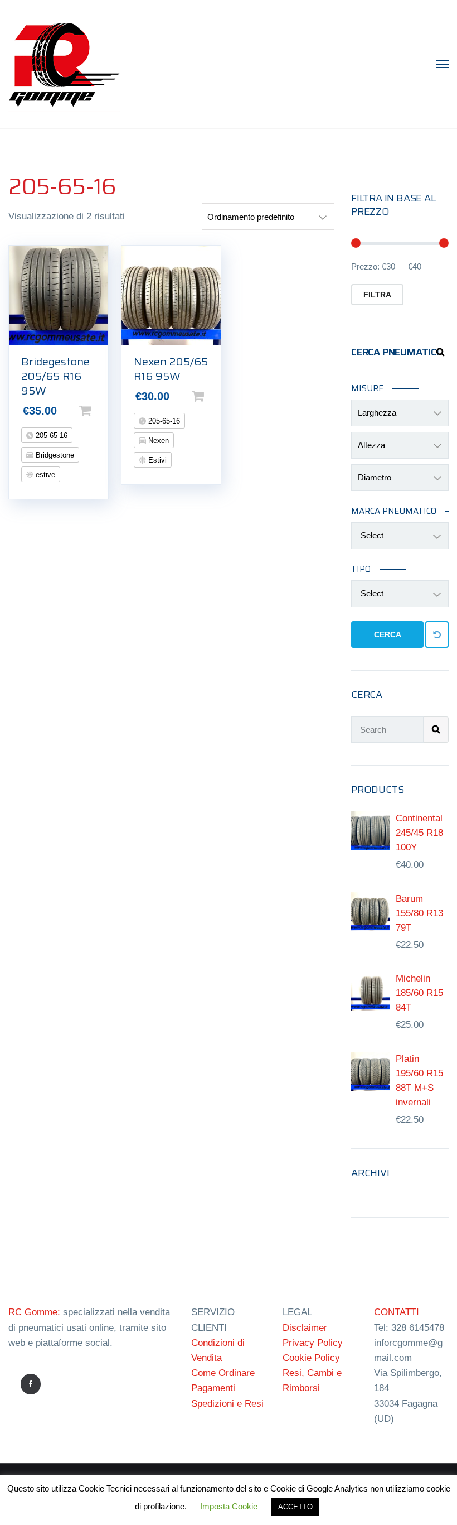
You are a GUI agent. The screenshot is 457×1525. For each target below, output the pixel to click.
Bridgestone (53, 455)
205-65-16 (50, 435)
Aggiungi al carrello (103, 411)
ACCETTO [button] (295, 1507)
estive (44, 474)
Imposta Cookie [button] (228, 1506)
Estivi (156, 460)
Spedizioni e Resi (227, 1403)
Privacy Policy (313, 1343)
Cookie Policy (311, 1358)
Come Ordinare (223, 1373)
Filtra (377, 294)
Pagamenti (213, 1388)
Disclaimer (305, 1327)
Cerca (387, 634)
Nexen (157, 440)
